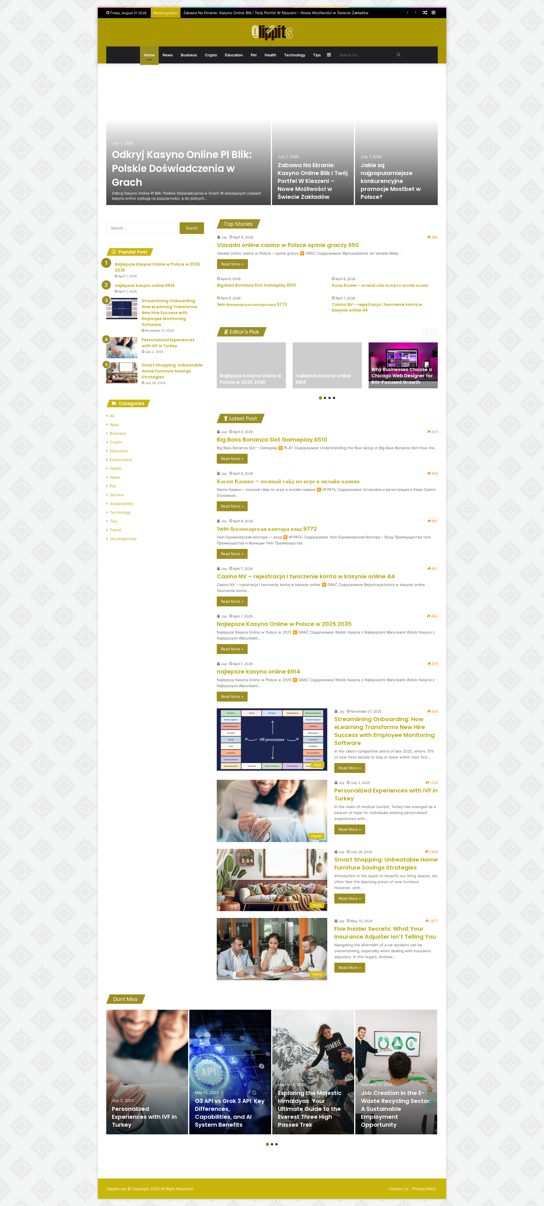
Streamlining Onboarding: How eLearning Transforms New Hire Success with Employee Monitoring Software (384, 731)
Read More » (232, 264)
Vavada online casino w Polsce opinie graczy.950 (288, 245)
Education (234, 55)
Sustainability (122, 503)
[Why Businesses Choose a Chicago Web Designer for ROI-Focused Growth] (403, 365)
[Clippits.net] (272, 32)
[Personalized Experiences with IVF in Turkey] (121, 347)
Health (270, 55)
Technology (294, 55)
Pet (254, 55)
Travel (115, 530)
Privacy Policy (424, 1188)
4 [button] (334, 398)
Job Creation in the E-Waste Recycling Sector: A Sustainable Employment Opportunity (396, 1109)
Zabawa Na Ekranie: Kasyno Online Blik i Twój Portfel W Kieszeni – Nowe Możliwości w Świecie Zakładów (276, 12)
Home (149, 55)
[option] (272, 138)
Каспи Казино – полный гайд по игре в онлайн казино (380, 285)
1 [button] (320, 398)
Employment (121, 459)
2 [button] (325, 398)
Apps (114, 424)
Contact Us (399, 1188)
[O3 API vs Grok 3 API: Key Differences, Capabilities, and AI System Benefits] (230, 1072)
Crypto (211, 55)
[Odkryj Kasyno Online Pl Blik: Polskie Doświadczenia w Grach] (188, 138)
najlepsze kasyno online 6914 (258, 672)
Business (189, 55)
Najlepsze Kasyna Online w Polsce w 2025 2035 (284, 624)
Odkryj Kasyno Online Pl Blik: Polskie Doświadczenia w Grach (182, 168)
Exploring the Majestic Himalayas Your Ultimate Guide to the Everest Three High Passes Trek (309, 1109)
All (112, 416)
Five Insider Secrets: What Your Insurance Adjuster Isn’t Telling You (385, 933)
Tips (317, 55)
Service (117, 495)
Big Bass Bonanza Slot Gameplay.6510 (256, 285)
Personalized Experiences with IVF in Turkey (168, 343)
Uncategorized (123, 538)
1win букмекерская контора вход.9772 (252, 304)
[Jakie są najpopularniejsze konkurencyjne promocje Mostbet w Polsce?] (396, 138)
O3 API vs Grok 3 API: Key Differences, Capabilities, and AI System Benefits (230, 1113)
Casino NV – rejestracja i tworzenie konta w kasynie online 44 (377, 307)
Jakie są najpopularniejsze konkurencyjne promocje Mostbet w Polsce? (391, 181)
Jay (224, 237)
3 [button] (329, 398)
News (168, 55)
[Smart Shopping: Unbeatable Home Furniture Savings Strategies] (121, 372)
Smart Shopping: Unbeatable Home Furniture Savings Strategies (386, 864)
